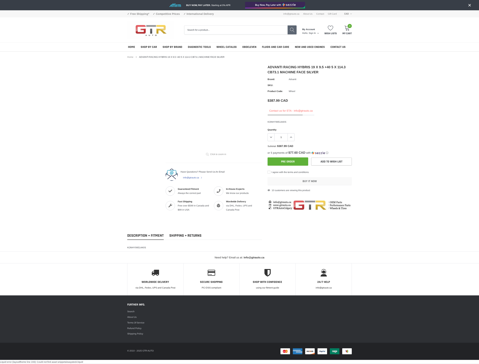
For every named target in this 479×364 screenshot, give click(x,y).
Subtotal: (272, 146)
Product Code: (275, 91)
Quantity (272, 129)
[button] (310, 153)
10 (273, 190)
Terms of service (135, 322)
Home (131, 47)
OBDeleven (249, 47)
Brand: (271, 79)
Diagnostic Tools (199, 47)
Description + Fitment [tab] (145, 235)
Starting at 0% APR (208, 5)
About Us (307, 14)
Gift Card (332, 14)
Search (131, 311)
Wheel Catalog (226, 47)
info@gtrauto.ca (191, 177)
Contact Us (338, 47)
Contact (320, 14)
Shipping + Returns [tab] (185, 235)
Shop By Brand (172, 47)
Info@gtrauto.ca (291, 14)
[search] (292, 29)
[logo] (150, 30)
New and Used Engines (310, 47)
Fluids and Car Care (275, 47)
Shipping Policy (135, 333)
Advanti (292, 79)
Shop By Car (149, 47)
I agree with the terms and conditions (290, 172)
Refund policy (134, 328)
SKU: (270, 85)
